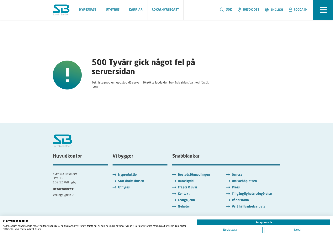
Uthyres (124, 187)
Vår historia (240, 200)
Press (236, 187)
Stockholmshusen (131, 181)
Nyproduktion (128, 174)
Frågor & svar (187, 187)
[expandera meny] (323, 10)
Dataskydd (186, 181)
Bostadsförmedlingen (194, 174)
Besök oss (251, 9)
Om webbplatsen (244, 181)
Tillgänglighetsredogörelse (252, 194)
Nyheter (184, 206)
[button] (299, 10)
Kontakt (184, 194)
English (277, 10)
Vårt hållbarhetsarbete (248, 206)
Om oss (237, 174)
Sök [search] (229, 9)
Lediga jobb (186, 200)
